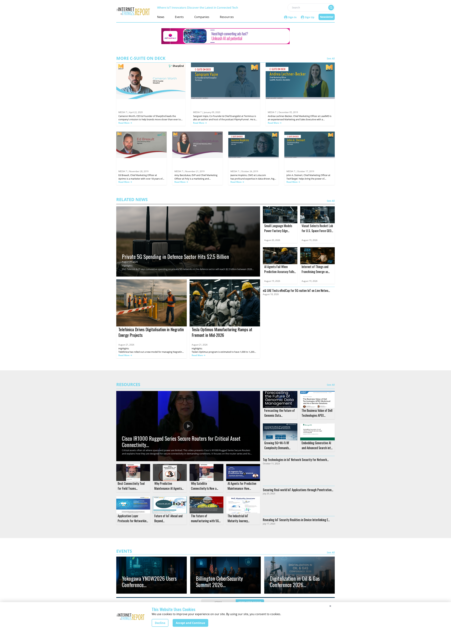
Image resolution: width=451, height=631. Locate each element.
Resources (227, 17)
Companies (201, 17)
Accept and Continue (190, 623)
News (160, 17)
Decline (160, 623)
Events (179, 17)
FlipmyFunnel (241, 119)
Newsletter (326, 17)
